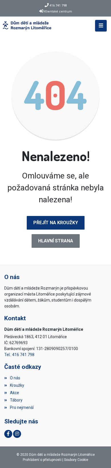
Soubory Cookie (76, 460)
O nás (15, 378)
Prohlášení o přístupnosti (42, 460)
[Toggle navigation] (101, 26)
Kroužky (17, 385)
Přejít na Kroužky (55, 222)
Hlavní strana (55, 241)
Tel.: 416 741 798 (19, 354)
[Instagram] (17, 434)
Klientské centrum (58, 11)
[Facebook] (8, 434)
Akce (14, 392)
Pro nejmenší (22, 407)
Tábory (16, 400)
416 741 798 (58, 5)
